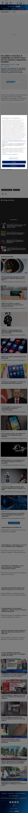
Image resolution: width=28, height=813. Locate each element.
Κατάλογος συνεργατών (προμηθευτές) (10, 154)
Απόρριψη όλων (13, 165)
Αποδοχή (14, 162)
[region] (14, 142)
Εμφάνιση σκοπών (13, 158)
